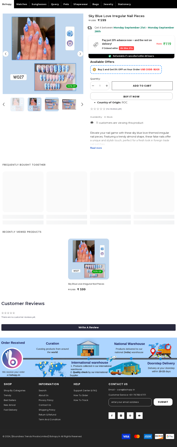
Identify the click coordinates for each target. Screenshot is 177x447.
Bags (95, 4)
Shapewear (80, 4)
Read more (96, 148)
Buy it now (131, 96)
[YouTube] (139, 415)
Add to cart (142, 85)
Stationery (124, 4)
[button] (6, 54)
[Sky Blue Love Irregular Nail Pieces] (88, 259)
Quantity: (95, 78)
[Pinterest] (130, 415)
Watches (21, 4)
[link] (23, 217)
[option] (43, 53)
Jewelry (108, 4)
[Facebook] (112, 415)
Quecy (55, 4)
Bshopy (7, 4)
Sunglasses (39, 4)
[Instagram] (121, 415)
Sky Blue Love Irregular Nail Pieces (86, 283)
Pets (66, 4)
